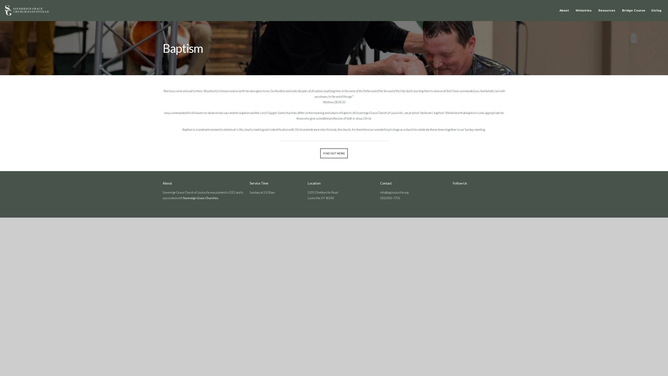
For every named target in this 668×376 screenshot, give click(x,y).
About (564, 10)
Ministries (584, 10)
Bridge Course (633, 10)
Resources (607, 10)
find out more (334, 153)
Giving (656, 10)
